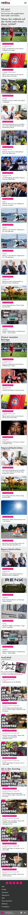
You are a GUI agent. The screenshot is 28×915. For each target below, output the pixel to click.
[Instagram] (14, 883)
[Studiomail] (17, 883)
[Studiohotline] (21, 883)
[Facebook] (10, 883)
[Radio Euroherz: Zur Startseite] (12, 2)
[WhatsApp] (7, 883)
